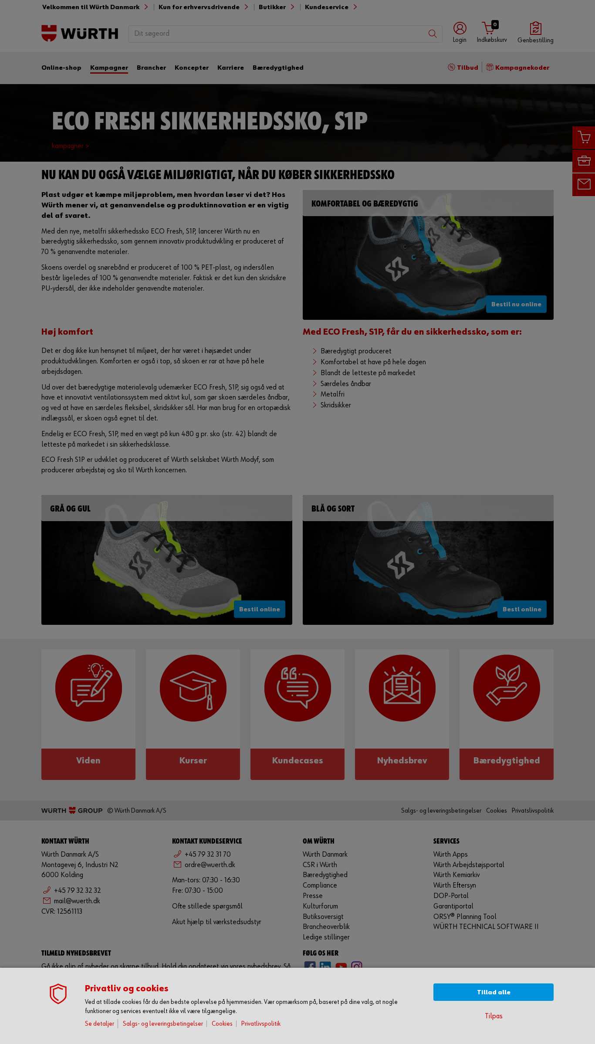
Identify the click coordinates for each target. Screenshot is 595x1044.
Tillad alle (493, 992)
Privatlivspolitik (261, 1023)
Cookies (222, 1023)
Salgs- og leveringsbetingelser (163, 1023)
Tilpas (494, 1016)
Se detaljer (99, 1023)
